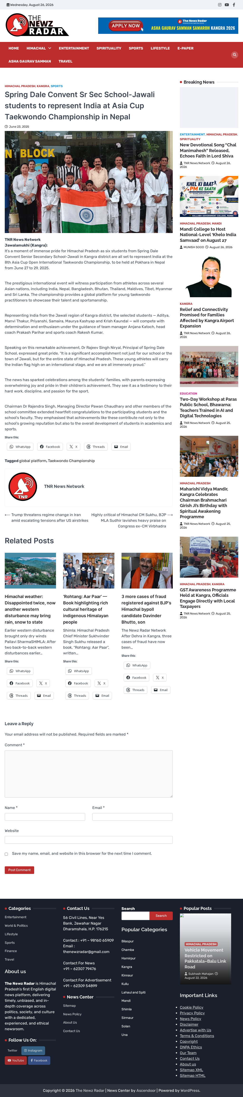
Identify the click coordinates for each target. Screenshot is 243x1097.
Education (188, 393)
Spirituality (109, 48)
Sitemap (69, 1005)
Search (128, 908)
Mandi (217, 223)
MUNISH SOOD (194, 247)
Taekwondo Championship (71, 461)
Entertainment (74, 48)
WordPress (190, 1090)
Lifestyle (160, 48)
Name (11, 807)
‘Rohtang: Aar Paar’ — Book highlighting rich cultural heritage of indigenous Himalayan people (85, 609)
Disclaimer (189, 1024)
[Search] (234, 54)
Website (12, 830)
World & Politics (16, 925)
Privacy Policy (192, 1013)
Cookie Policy (191, 1007)
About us (188, 1064)
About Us (70, 1022)
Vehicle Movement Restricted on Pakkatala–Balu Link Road (205, 958)
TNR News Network (197, 163)
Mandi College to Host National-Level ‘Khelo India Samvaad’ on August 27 (208, 235)
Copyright (189, 1041)
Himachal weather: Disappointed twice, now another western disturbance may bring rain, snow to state (30, 609)
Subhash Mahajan (201, 974)
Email (98, 807)
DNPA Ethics (191, 1047)
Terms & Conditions (197, 1036)
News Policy (72, 1014)
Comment (15, 745)
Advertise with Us (195, 1030)
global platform (32, 461)
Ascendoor (146, 1090)
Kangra (43, 86)
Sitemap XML (191, 1070)
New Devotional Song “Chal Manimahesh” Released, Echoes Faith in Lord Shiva (208, 150)
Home (14, 48)
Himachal (36, 48)
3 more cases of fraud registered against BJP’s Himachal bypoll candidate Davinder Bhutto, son (146, 609)
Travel (65, 61)
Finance (11, 951)
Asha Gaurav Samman (30, 61)
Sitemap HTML (193, 1075)
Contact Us (71, 1031)
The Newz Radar (90, 1090)
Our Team (188, 1053)
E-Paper (185, 48)
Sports (136, 48)
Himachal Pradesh (20, 86)
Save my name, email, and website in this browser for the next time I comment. (82, 853)
